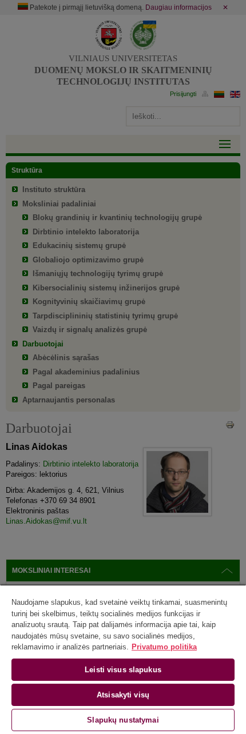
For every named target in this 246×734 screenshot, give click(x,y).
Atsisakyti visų (123, 695)
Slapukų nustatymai (122, 720)
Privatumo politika (164, 647)
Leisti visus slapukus (123, 669)
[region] (123, 659)
